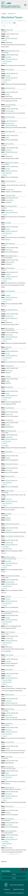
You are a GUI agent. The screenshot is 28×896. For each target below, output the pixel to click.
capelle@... (8, 518)
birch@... (7, 353)
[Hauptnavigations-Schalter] (25, 4)
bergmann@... (9, 250)
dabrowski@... (9, 715)
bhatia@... (8, 295)
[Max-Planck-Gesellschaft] (7, 885)
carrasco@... (8, 530)
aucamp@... (8, 150)
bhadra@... (8, 274)
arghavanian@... (9, 123)
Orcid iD (4, 484)
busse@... (8, 458)
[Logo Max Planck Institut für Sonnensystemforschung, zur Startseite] (11, 4)
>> (19, 854)
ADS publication (6, 80)
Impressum (7, 889)
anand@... (8, 75)
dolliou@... (8, 812)
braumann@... (9, 414)
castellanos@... (9, 542)
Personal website (7, 680)
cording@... (8, 661)
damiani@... (8, 730)
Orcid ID (4, 40)
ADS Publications (7, 61)
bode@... (7, 381)
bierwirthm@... (9, 335)
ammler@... (8, 57)
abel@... (7, 36)
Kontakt (14, 878)
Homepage (5, 445)
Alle (14, 23)
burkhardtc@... (9, 437)
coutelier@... (8, 701)
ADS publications (7, 278)
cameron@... (8, 499)
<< (7, 854)
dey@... (7, 773)
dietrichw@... (9, 794)
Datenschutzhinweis (18, 889)
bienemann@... (9, 316)
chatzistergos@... (10, 582)
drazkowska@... (9, 837)
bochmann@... (9, 370)
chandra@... (8, 561)
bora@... (7, 393)
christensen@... (9, 638)
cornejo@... (8, 676)
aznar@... (8, 168)
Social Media (6, 871)
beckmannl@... (9, 210)
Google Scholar (6, 441)
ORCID (4, 684)
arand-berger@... (10, 111)
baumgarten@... (9, 189)
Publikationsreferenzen (11, 38)
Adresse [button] (4, 861)
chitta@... (8, 617)
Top (24, 869)
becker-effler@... (9, 200)
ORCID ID (4, 624)
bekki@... (7, 229)
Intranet (14, 874)
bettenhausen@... (10, 262)
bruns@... (8, 425)
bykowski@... (9, 470)
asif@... (7, 137)
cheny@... (8, 599)
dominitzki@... (9, 825)
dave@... (7, 748)
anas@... (7, 94)
